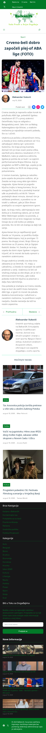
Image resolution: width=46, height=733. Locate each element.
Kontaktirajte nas (10, 515)
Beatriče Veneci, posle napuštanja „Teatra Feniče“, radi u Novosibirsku (21, 710)
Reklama (6, 526)
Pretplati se (23, 631)
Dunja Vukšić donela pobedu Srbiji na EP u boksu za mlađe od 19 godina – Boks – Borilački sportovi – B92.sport (22, 690)
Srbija (6, 400)
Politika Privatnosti (11, 533)
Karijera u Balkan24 (11, 511)
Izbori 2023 (7, 569)
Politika (6, 426)
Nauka (5, 580)
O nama (24, 2)
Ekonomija (7, 558)
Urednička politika (10, 529)
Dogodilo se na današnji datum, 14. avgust (19, 655)
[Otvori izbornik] (4, 29)
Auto (5, 544)
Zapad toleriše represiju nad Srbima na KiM (19, 672)
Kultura (6, 485)
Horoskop (7, 562)
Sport (23, 37)
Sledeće (33, 312)
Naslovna (15, 2)
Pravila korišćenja (10, 522)
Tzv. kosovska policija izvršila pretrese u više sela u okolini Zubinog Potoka (22, 407)
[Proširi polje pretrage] (39, 29)
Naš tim (32, 2)
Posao (5, 587)
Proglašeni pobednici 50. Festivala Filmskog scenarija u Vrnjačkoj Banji (21, 492)
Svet (5, 598)
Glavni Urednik (17, 7)
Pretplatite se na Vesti (12, 518)
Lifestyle (6, 576)
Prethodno (11, 312)
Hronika (6, 565)
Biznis (5, 551)
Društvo (6, 555)
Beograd (6, 547)
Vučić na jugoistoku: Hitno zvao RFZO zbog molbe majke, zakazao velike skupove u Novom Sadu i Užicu (22, 435)
